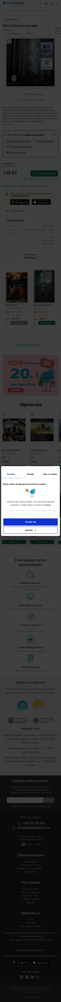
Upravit (28, 530)
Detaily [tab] (30, 474)
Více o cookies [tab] (50, 474)
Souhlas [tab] (11, 474)
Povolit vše (30, 522)
